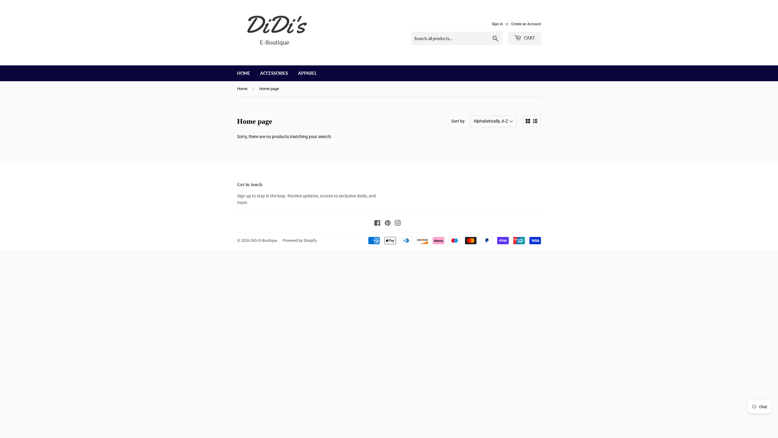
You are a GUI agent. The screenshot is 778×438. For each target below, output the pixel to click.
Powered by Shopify (300, 240)
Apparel (307, 73)
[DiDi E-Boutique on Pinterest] (387, 223)
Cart (529, 37)
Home (243, 73)
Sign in (497, 24)
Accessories (274, 73)
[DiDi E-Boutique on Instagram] (398, 223)
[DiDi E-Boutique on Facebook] (377, 223)
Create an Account (526, 24)
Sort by (458, 121)
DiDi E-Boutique (263, 240)
